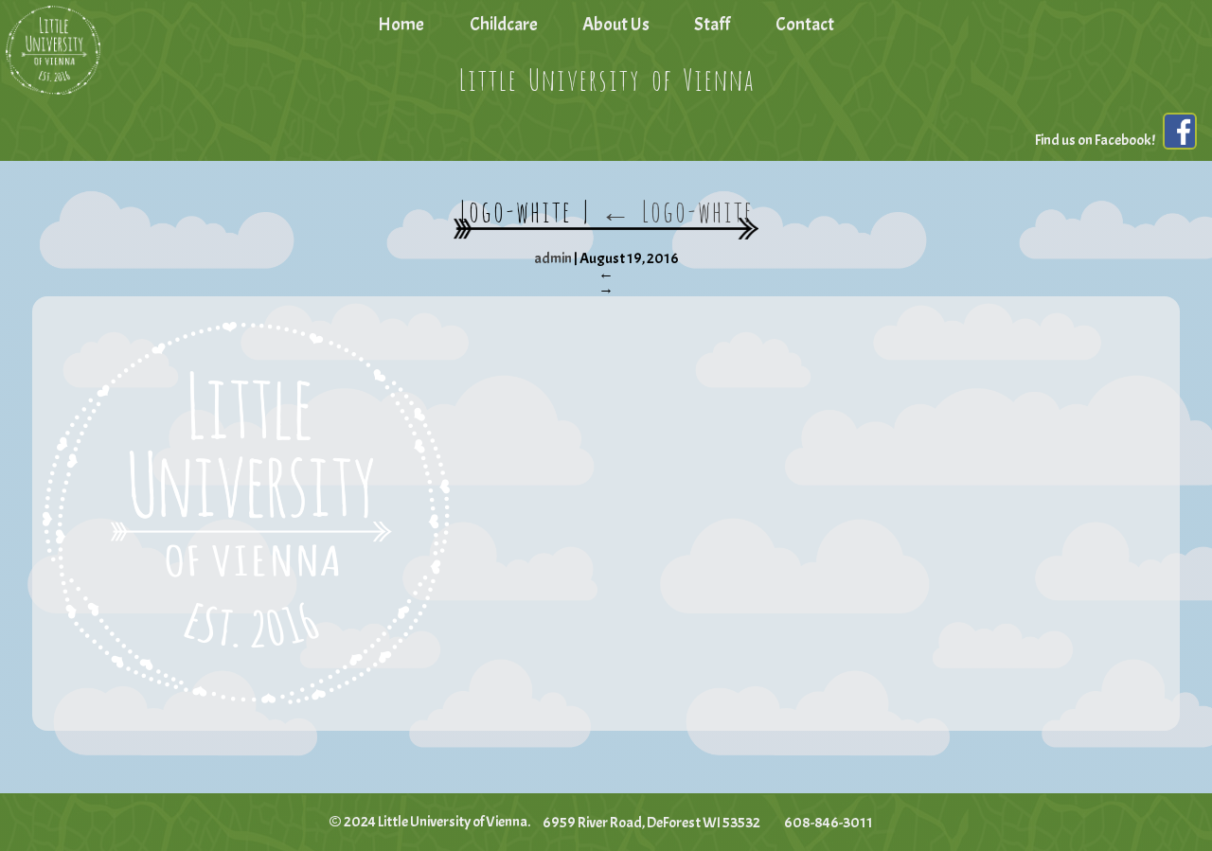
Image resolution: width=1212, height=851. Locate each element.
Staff (712, 24)
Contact (804, 24)
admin (553, 258)
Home (401, 24)
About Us (616, 24)
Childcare (504, 24)
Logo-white (676, 208)
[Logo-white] (605, 513)
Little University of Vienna (606, 76)
